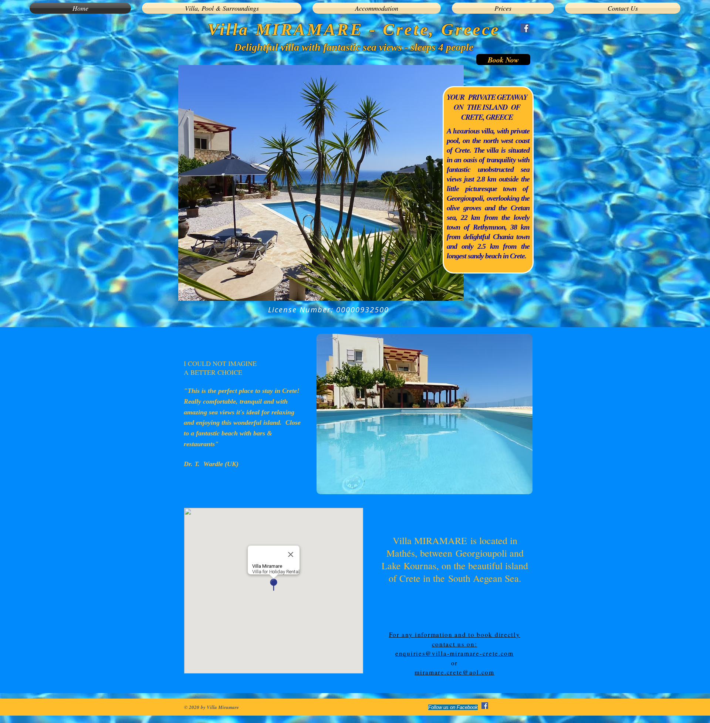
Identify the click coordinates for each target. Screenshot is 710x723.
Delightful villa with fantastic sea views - (322, 47)
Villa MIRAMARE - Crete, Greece (353, 29)
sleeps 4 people (441, 47)
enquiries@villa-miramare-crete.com (454, 653)
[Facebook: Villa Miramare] (525, 27)
